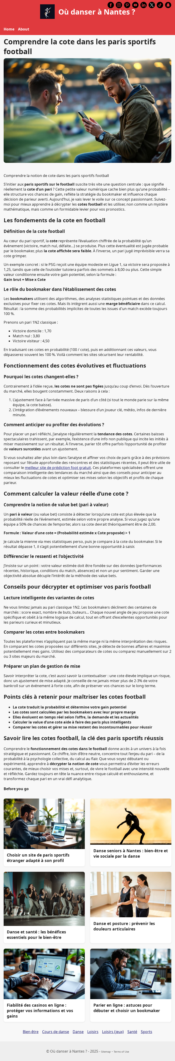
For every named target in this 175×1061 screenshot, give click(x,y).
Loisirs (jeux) (113, 1031)
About (23, 29)
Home (9, 29)
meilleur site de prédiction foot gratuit (58, 467)
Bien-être (31, 1031)
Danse (78, 1031)
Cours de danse (55, 1031)
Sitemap (106, 1051)
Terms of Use (121, 1051)
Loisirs (92, 1031)
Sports (146, 1031)
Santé (132, 1031)
